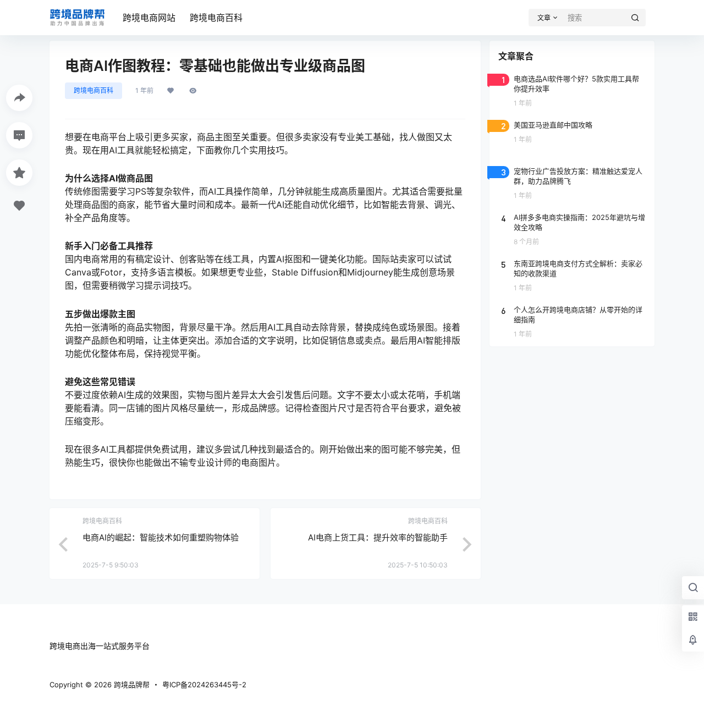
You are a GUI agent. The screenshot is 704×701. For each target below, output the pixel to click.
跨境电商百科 (216, 17)
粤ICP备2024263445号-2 (204, 684)
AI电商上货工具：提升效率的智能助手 (378, 537)
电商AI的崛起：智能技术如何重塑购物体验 (160, 537)
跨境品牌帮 (131, 684)
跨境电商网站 (149, 17)
